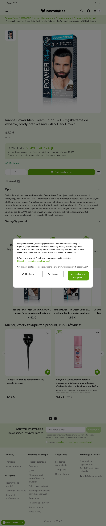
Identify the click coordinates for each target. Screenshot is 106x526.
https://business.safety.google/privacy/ (33, 261)
